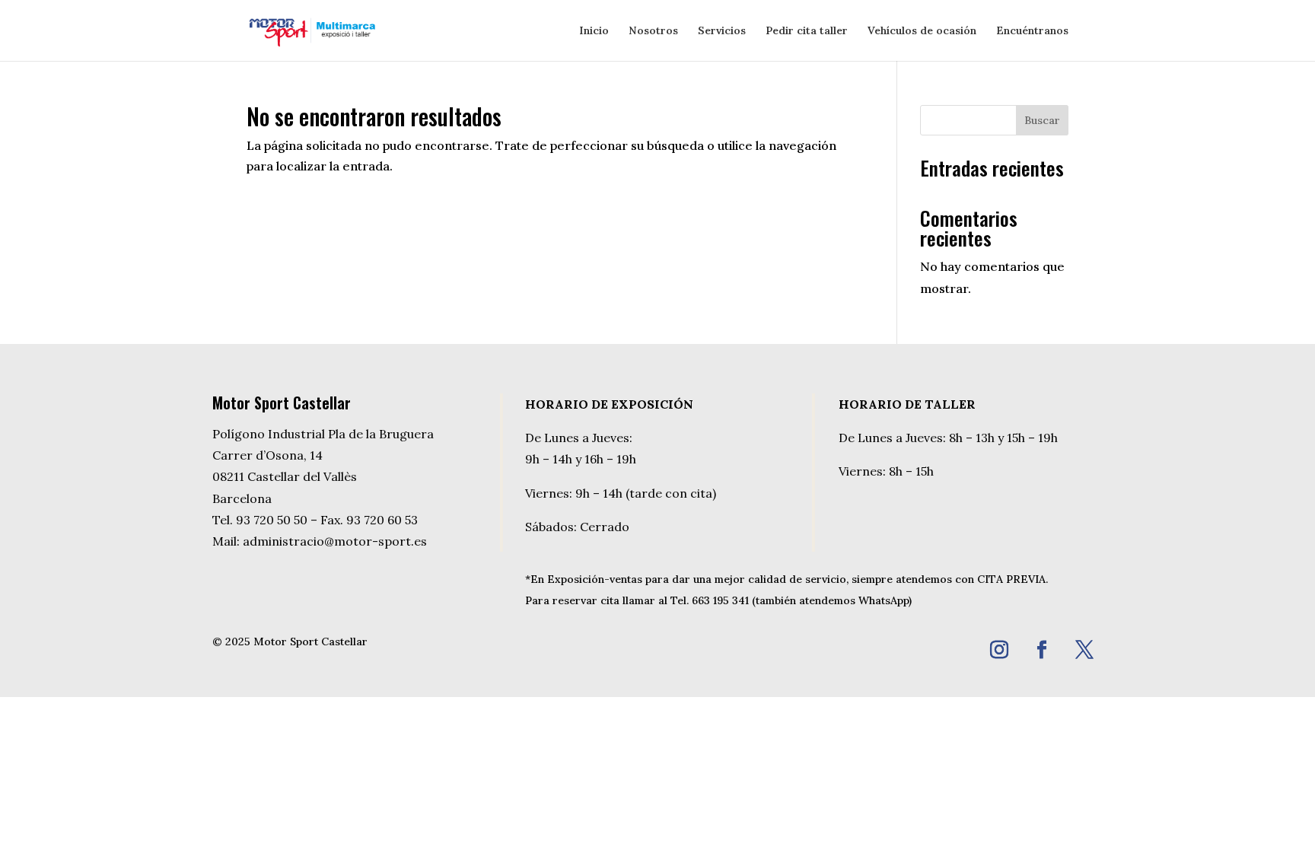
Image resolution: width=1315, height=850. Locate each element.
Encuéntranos (1032, 31)
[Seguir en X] (1084, 650)
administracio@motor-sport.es (335, 541)
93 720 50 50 (271, 519)
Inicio (594, 31)
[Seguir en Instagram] (999, 650)
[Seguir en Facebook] (1042, 650)
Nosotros (653, 31)
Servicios (722, 31)
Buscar (1042, 120)
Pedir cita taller (807, 31)
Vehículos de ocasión (922, 31)
